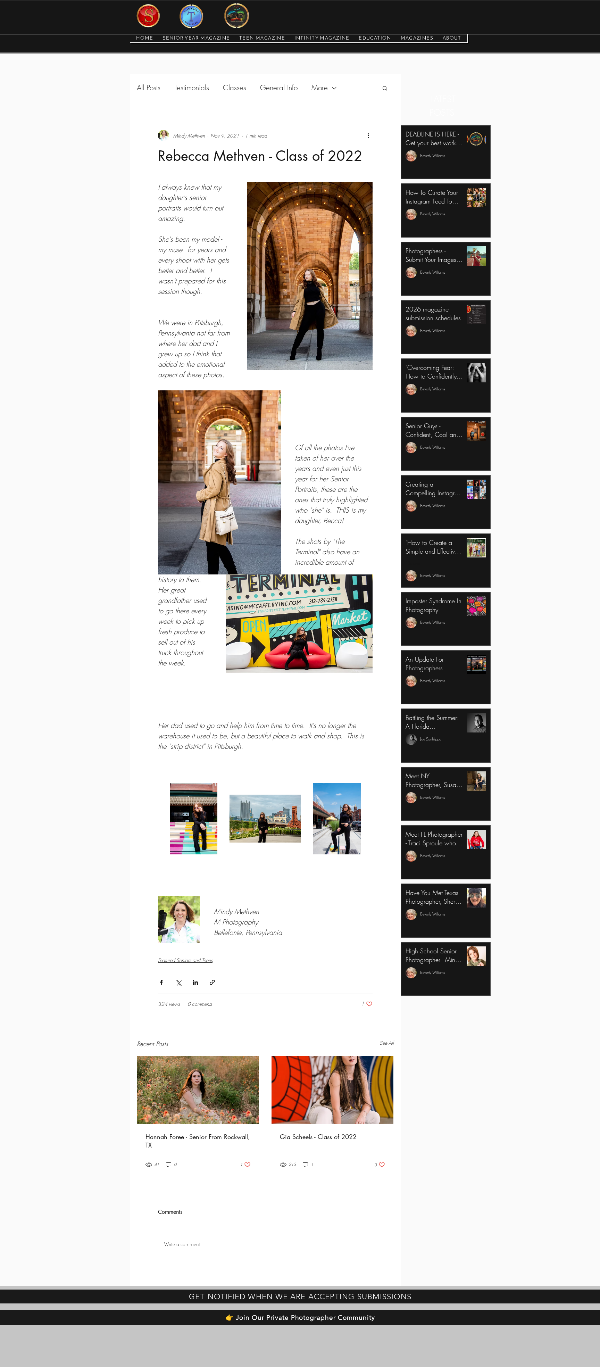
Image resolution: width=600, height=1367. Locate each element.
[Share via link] (212, 982)
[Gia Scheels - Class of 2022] (332, 1090)
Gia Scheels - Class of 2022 (318, 1137)
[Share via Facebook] (161, 982)
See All (387, 1042)
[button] (385, 88)
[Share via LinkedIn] (195, 982)
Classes (234, 87)
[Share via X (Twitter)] (178, 982)
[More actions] (368, 135)
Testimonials (191, 87)
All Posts (148, 87)
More (319, 87)
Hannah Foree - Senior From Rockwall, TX (197, 1141)
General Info (279, 87)
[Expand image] (193, 818)
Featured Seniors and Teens (185, 960)
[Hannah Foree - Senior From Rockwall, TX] (198, 1090)
